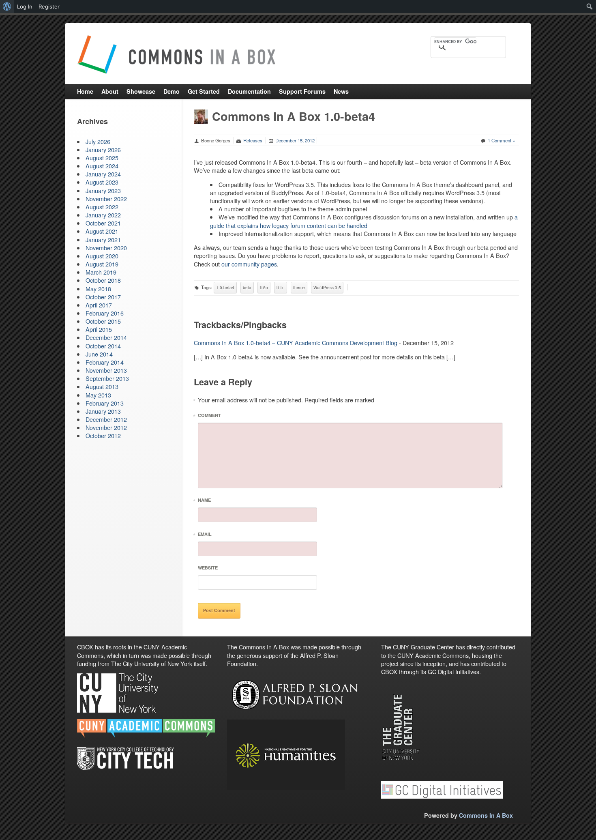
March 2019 (101, 272)
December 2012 (106, 419)
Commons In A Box (486, 815)
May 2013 (98, 395)
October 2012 (103, 435)
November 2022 (106, 198)
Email (205, 535)
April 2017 (99, 305)
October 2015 (103, 321)
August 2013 (102, 386)
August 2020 (102, 255)
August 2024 (102, 165)
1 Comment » (501, 140)
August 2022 (102, 206)
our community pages (249, 264)
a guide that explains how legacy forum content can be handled (364, 221)
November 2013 (106, 370)
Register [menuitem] (49, 6)
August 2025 (102, 157)
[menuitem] (7, 6)
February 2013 (105, 403)
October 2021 (103, 223)
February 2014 (105, 362)
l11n (281, 287)
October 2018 (103, 280)
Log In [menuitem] (24, 6)
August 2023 (102, 182)
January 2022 (103, 215)
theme (299, 287)
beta (247, 287)
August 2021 (102, 231)
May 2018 (98, 288)
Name (204, 501)
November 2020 (106, 247)
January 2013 (103, 411)
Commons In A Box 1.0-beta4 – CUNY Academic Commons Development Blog (295, 342)
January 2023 (103, 190)
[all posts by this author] (201, 115)
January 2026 (103, 149)
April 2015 (99, 329)
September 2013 (107, 378)
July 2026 (98, 141)
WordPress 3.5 (327, 287)
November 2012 (106, 427)
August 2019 (102, 264)
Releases (252, 140)
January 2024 (103, 174)
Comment (209, 416)
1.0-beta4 (225, 287)
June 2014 (99, 354)
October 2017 (103, 296)
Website (208, 568)
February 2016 (105, 313)
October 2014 (103, 346)
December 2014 (106, 337)
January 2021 (103, 239)
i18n (264, 287)
